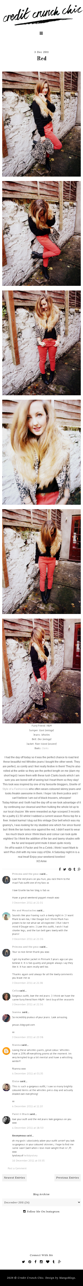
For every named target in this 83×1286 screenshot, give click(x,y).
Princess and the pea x (26, 873)
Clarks (45, 748)
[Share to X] (64, 869)
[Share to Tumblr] (74, 869)
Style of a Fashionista (15, 789)
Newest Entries (14, 1177)
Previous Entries (67, 1177)
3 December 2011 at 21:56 (27, 1004)
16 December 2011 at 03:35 (28, 1160)
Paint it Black (21, 1114)
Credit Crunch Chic (31, 1277)
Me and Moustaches (24, 910)
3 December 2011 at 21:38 (27, 982)
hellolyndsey (30, 1155)
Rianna (16, 1044)
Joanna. (16, 1012)
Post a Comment (17, 1168)
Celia (15, 990)
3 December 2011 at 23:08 (27, 1037)
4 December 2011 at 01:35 (27, 1073)
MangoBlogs (67, 1277)
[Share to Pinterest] (69, 869)
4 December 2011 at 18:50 (28, 1127)
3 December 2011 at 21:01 (27, 902)
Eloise (15, 1081)
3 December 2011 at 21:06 (27, 939)
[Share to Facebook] (60, 869)
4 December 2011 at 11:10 (27, 1106)
